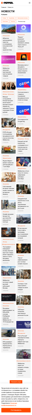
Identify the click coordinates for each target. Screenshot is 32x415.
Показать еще (16, 382)
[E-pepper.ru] (7, 3)
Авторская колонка (22, 18)
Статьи (4, 18)
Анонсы (13, 21)
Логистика (5, 21)
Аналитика (11, 18)
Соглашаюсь (16, 410)
